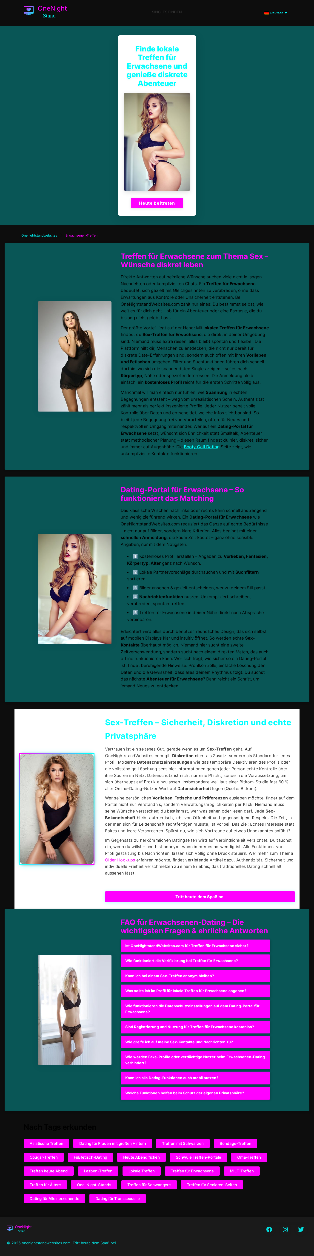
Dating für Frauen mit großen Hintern (112, 1143)
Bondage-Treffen (235, 1143)
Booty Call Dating (202, 446)
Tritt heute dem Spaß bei (200, 896)
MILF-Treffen (242, 1171)
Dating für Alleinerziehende (54, 1198)
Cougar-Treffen (44, 1157)
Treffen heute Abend (49, 1171)
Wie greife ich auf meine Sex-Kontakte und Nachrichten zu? (179, 1042)
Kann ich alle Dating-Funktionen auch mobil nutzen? (171, 1077)
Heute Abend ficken (141, 1157)
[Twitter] (301, 1230)
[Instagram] (285, 1230)
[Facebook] (269, 1230)
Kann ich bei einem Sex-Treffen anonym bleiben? (169, 976)
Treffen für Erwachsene (192, 1171)
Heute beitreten (157, 203)
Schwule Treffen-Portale (198, 1157)
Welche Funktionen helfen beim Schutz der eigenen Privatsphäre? (184, 1093)
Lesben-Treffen (98, 1171)
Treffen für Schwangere (149, 1185)
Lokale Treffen (141, 1171)
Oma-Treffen (249, 1157)
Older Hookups (120, 860)
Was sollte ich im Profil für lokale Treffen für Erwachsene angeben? (185, 990)
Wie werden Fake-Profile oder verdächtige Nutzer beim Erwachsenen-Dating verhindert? (195, 1060)
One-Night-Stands (94, 1185)
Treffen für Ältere (45, 1185)
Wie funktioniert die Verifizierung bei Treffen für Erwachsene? (181, 960)
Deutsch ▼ (279, 13)
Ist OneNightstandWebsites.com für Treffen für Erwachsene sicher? (186, 945)
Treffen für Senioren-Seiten (212, 1185)
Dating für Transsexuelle (117, 1198)
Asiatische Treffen (46, 1143)
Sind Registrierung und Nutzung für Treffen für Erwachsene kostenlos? (189, 1027)
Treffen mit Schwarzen (183, 1143)
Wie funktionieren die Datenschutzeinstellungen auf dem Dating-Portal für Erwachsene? (192, 1009)
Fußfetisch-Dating (90, 1157)
